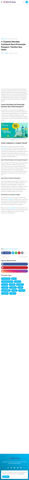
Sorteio (20, 287)
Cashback (17, 281)
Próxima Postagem (23, 256)
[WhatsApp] (16, 253)
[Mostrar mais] (25, 253)
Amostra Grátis (5, 278)
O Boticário (20, 284)
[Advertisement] (14, 21)
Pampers (16, 248)
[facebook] (14, 264)
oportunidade (12, 208)
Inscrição (12, 284)
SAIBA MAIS (21, 473)
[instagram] (14, 271)
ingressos (13, 293)
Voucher (14, 290)
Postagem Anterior (6, 256)
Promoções (12, 287)
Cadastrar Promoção (13, 38)
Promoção (4, 287)
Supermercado (5, 290)
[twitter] (17, 467)
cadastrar (21, 290)
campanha (4, 293)
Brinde (13, 278)
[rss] (11, 467)
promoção (3, 148)
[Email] (22, 253)
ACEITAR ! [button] (6, 476)
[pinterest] (14, 267)
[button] (1, 2)
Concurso (4, 284)
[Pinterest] (19, 253)
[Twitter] (13, 253)
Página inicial (4, 38)
